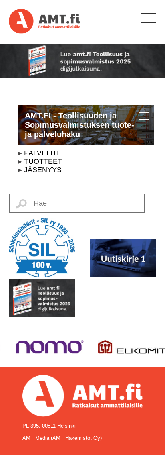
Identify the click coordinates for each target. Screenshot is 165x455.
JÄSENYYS (43, 170)
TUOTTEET (43, 161)
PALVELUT (42, 153)
